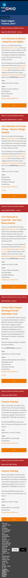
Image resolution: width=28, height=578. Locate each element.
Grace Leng (17, 297)
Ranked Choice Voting (12, 48)
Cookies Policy (4, 570)
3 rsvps (3, 190)
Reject (23, 549)
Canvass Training (9, 401)
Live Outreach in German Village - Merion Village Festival (13, 129)
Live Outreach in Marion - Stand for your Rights (13, 40)
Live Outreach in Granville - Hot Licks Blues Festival (11, 220)
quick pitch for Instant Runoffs (11, 75)
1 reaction (19, 32)
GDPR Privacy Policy (4, 574)
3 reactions (19, 119)
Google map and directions (9, 98)
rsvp (14, 105)
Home (3, 17)
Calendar (9, 28)
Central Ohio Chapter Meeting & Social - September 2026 (11, 310)
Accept (15, 549)
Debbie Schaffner (19, 28)
